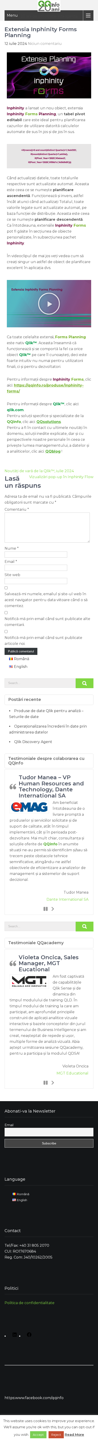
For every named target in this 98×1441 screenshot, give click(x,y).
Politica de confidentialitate (29, 1303)
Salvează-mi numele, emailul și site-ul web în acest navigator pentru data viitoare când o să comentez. (46, 600)
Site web (12, 575)
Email (11, 561)
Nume (12, 548)
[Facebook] (28, 1336)
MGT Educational (72, 1073)
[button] (49, 303)
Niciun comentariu (45, 43)
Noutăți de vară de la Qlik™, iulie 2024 (39, 471)
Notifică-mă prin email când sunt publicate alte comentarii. (47, 622)
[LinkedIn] (13, 1336)
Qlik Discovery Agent (33, 742)
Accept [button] (38, 1434)
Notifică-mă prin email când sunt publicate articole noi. (43, 641)
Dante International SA (67, 899)
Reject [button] (56, 1434)
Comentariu (17, 509)
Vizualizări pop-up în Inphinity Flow (61, 477)
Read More (74, 1434)
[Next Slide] (52, 908)
